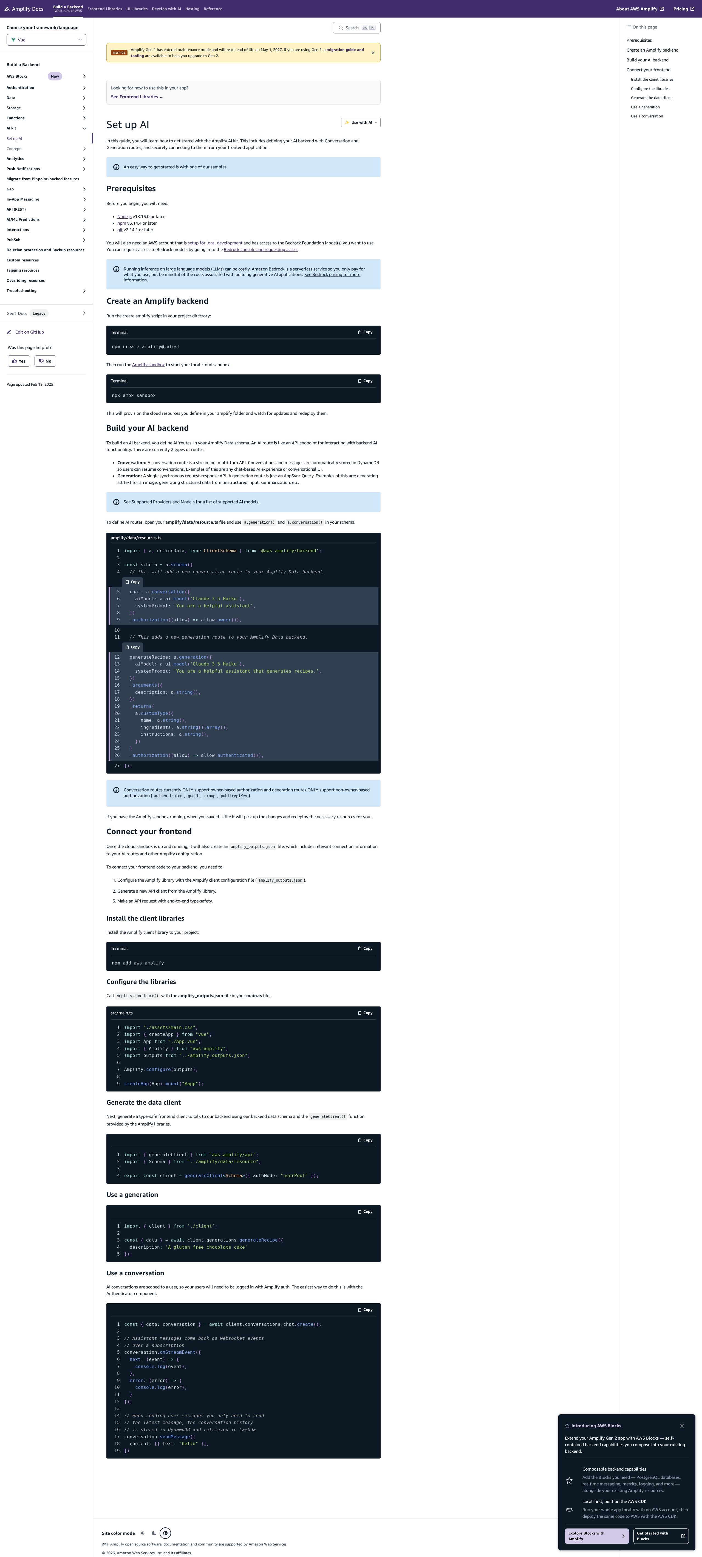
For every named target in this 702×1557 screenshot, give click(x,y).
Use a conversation (135, 1273)
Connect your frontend (149, 831)
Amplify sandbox (148, 364)
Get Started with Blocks (652, 1536)
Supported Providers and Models (163, 501)
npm (121, 223)
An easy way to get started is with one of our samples (175, 167)
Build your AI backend (147, 428)
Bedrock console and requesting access (261, 249)
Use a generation (132, 1194)
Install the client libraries (145, 918)
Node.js (124, 216)
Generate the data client (143, 1102)
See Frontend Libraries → (137, 96)
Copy (369, 332)
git (120, 229)
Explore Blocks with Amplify (586, 1536)
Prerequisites (131, 188)
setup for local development (215, 243)
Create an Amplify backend (157, 301)
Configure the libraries (141, 981)
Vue (21, 40)
